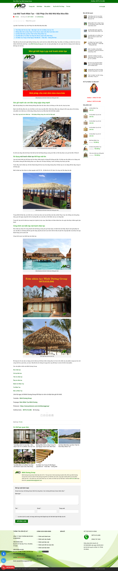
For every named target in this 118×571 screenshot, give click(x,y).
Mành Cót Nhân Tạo (18, 384)
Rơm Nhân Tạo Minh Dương (28, 402)
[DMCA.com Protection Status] (43, 551)
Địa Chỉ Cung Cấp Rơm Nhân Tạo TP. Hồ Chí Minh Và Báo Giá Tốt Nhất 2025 (95, 64)
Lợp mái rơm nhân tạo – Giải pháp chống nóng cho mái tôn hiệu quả (36, 114)
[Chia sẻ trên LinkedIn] (52, 415)
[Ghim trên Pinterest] (49, 415)
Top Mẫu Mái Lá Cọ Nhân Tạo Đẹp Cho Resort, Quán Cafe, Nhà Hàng (34, 35)
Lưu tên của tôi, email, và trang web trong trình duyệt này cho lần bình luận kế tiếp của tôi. (42, 516)
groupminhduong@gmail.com (34, 480)
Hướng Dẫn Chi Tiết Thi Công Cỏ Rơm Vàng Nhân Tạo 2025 (95, 70)
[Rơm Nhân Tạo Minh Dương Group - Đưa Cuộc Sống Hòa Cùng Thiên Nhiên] (19, 6)
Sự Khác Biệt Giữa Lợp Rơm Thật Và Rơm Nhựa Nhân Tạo (31, 34)
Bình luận (18, 493)
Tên (16, 508)
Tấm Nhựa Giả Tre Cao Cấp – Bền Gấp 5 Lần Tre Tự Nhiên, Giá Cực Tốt (35, 30)
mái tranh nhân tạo (27, 156)
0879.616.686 (27, 410)
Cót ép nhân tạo (17, 373)
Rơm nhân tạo (17, 370)
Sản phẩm (47, 6)
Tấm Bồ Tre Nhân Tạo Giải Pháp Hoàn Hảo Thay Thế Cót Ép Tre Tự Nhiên (95, 57)
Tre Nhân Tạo (16, 387)
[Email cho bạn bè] (47, 415)
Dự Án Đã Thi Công (58, 6)
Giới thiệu (39, 6)
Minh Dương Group (36, 44)
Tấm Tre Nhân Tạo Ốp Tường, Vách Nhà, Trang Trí (95, 76)
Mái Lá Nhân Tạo (17, 391)
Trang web (62, 508)
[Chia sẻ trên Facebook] (41, 415)
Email (39, 508)
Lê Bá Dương (40, 16)
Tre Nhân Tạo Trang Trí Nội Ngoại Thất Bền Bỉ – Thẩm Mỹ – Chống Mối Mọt (36, 37)
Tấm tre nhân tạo (17, 377)
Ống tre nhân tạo (17, 380)
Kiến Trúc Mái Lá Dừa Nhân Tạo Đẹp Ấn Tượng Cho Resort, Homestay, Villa (96, 50)
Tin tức (68, 6)
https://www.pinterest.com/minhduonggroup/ (34, 406)
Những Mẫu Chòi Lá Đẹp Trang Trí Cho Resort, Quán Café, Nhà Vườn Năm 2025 (37, 32)
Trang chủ (32, 6)
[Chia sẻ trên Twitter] (44, 415)
